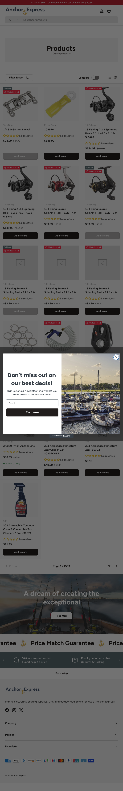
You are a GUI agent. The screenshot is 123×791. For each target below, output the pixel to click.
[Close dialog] (116, 357)
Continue (32, 412)
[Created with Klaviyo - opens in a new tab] (61, 436)
